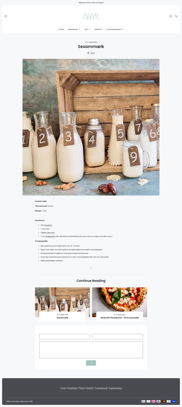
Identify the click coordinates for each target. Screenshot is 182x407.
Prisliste (82, 388)
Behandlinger (72, 388)
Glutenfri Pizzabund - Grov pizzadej (120, 317)
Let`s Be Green (15, 401)
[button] (74, 29)
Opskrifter (90, 388)
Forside (63, 388)
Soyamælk (62, 317)
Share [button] (93, 53)
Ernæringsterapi (101, 388)
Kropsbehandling (115, 388)
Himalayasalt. (50, 236)
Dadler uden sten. (48, 232)
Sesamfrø (48, 225)
